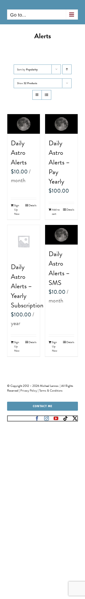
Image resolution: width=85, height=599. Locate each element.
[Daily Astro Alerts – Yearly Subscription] (23, 241)
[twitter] (74, 418)
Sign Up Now (16, 209)
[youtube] (56, 418)
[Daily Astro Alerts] (23, 124)
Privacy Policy (28, 390)
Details (32, 205)
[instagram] (46, 418)
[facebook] (37, 418)
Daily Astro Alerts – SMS (59, 268)
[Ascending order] (67, 69)
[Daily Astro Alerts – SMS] (61, 235)
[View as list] (46, 94)
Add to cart (56, 211)
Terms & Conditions (51, 390)
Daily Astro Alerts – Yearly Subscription (27, 286)
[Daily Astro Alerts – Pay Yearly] (61, 124)
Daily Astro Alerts (19, 152)
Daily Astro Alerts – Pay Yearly (59, 162)
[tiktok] (65, 418)
